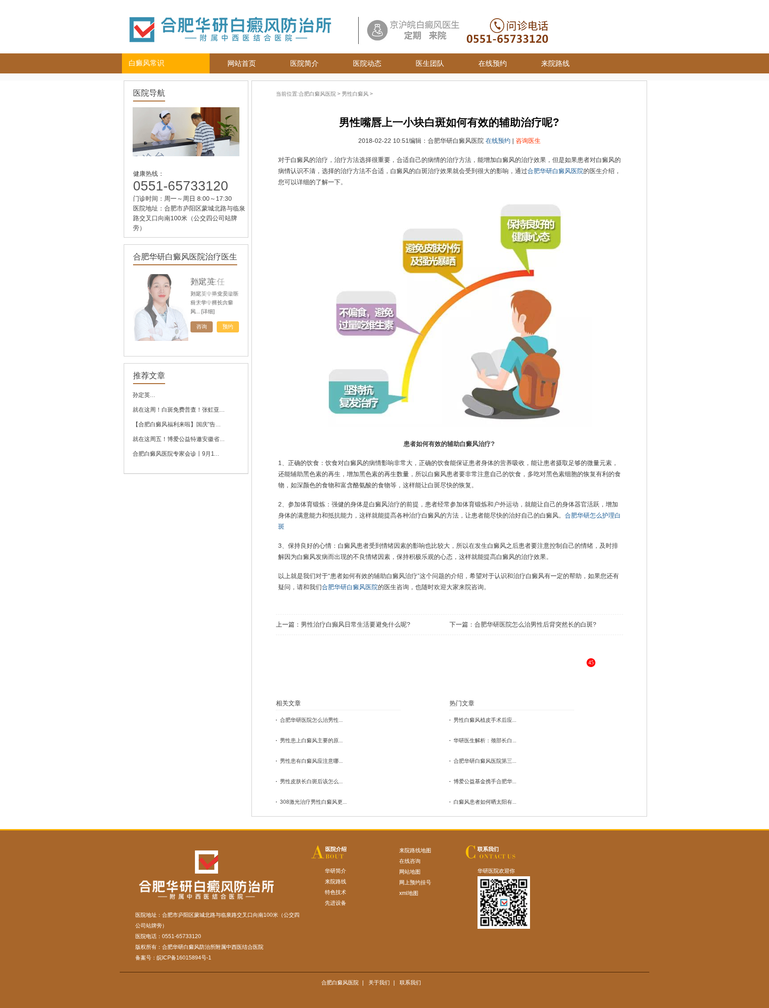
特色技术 (335, 892)
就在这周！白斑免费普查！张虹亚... (179, 409)
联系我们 (488, 849)
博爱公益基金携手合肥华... (484, 781)
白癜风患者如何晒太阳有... (484, 802)
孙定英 (202, 281)
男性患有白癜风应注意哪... (311, 761)
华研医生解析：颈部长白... (484, 740)
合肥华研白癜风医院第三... (484, 761)
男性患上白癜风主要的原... (311, 740)
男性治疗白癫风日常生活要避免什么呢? (355, 624)
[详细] (208, 311)
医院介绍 (336, 849)
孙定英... (144, 395)
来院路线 (555, 63)
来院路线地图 (415, 850)
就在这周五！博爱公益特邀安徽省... (179, 439)
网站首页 (241, 63)
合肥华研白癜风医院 (555, 170)
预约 (228, 327)
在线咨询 (410, 861)
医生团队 (430, 63)
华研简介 (335, 871)
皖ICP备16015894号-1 (184, 958)
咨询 (201, 327)
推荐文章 (149, 375)
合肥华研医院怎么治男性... (311, 720)
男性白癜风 (355, 94)
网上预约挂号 (415, 882)
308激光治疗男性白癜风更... (313, 802)
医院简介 (304, 63)
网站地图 (410, 872)
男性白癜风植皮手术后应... (484, 720)
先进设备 (335, 903)
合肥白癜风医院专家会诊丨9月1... (176, 453)
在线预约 (492, 63)
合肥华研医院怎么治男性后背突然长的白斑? (535, 624)
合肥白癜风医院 (317, 94)
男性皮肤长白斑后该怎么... (311, 781)
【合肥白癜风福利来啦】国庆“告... (177, 424)
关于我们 (379, 983)
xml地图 (408, 893)
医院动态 (367, 63)
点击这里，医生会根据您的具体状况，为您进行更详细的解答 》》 (476, 669)
